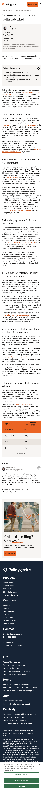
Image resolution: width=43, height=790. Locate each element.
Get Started (8, 553)
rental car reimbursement (17, 356)
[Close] (40, 765)
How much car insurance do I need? (16, 704)
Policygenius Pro (9, 621)
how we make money (9, 49)
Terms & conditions (19, 733)
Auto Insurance (8, 589)
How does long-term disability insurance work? (20, 714)
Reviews (6, 608)
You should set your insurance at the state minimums (22, 76)
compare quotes (12, 94)
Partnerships (8, 617)
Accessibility (7, 733)
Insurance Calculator (11, 595)
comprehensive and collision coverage (16, 210)
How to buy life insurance (12, 668)
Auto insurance (7, 10)
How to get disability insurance (14, 720)
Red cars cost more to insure (17, 72)
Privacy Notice (7, 731)
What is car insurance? (23, 10)
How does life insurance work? (14, 674)
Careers (6, 614)
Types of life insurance (11, 662)
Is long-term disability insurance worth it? (18, 723)
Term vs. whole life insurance (14, 665)
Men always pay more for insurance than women (21, 80)
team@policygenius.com (12, 634)
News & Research (9, 611)
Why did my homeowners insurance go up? (19, 691)
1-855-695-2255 (9, 637)
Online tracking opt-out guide (23, 731)
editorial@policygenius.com (11, 492)
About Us (6, 605)
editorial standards (31, 47)
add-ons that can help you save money (16, 315)
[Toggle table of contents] (38, 68)
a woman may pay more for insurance (21, 242)
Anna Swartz (12, 29)
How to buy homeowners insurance (16, 684)
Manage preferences (21, 774)
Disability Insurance (10, 592)
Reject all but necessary (21, 780)
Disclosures (30, 733)
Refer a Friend (8, 624)
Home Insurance (9, 586)
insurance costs (30, 125)
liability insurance (12, 177)
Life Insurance (8, 582)
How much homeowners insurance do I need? (20, 688)
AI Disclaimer (7, 736)
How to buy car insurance (12, 701)
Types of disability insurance (13, 717)
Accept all (21, 786)
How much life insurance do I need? (16, 671)
